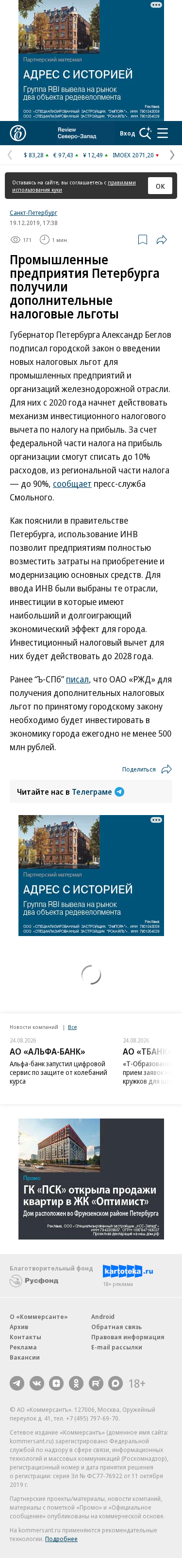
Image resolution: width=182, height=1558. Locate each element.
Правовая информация (128, 1336)
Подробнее (61, 1538)
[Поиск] (145, 133)
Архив (19, 1326)
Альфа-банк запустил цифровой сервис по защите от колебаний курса (58, 1072)
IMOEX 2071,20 (133, 155)
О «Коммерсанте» (39, 1316)
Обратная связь (116, 1326)
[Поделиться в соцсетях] (161, 239)
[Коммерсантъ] (18, 133)
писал (77, 679)
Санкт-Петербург (33, 212)
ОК (160, 186)
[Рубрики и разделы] (162, 133)
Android (103, 1316)
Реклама (23, 1347)
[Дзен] (56, 1383)
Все (72, 1026)
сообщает (72, 483)
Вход (127, 133)
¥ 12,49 (93, 155)
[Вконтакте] (37, 1383)
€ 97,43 (63, 155)
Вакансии (25, 1357)
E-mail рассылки (116, 1347)
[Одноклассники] (76, 1383)
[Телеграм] (17, 1383)
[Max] (115, 1383)
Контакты (25, 1336)
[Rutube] (96, 1383)
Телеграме (92, 792)
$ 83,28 (34, 155)
